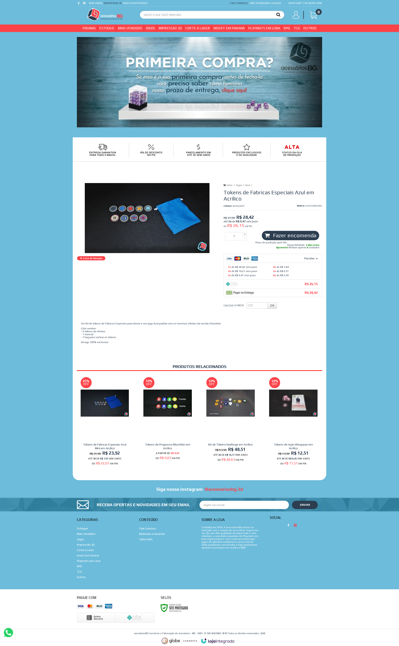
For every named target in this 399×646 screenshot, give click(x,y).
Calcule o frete (234, 305)
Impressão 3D (86, 544)
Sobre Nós (146, 539)
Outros (81, 577)
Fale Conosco (239, 3)
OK (272, 305)
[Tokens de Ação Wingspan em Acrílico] (293, 422)
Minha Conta (297, 16)
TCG (79, 571)
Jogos (239, 185)
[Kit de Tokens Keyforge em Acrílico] (230, 420)
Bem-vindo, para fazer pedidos (118, 3)
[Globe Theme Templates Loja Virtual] (179, 641)
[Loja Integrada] (217, 641)
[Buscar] (278, 14)
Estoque (82, 528)
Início (230, 185)
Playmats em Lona (89, 560)
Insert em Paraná (88, 555)
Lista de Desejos (92, 258)
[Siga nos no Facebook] (79, 4)
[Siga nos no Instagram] (84, 4)
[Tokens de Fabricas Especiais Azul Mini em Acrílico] (105, 422)
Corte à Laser (85, 550)
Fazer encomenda (294, 235)
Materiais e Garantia (152, 533)
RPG (79, 566)
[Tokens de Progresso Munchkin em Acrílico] (167, 419)
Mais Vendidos (86, 533)
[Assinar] (305, 505)
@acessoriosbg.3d (224, 489)
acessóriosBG (313, 206)
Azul (247, 185)
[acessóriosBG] (105, 14)
